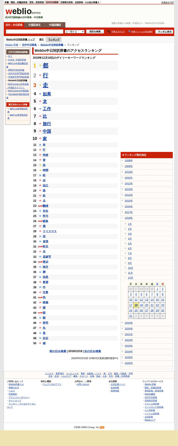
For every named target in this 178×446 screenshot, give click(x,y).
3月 (130, 233)
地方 (45, 266)
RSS (102, 427)
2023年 (129, 345)
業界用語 (60, 373)
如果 (47, 93)
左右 (45, 338)
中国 (47, 131)
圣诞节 (47, 256)
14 (152, 299)
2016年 (129, 206)
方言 (111, 376)
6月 (130, 248)
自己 (45, 185)
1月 (130, 224)
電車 (83, 373)
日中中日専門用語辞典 (18, 73)
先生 (45, 210)
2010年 (129, 172)
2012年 (129, 183)
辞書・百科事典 (122, 376)
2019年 (129, 322)
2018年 (129, 218)
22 (157, 305)
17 (130, 305)
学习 (45, 215)
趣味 (75, 376)
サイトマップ (15, 400)
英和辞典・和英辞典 (154, 391)
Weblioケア (150, 420)
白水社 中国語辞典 (17, 60)
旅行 (47, 123)
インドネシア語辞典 (154, 407)
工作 (47, 108)
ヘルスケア (66, 376)
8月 (130, 258)
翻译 (45, 205)
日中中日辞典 (52, 2)
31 (130, 315)
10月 (130, 268)
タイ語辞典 (150, 410)
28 (152, 310)
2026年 (129, 363)
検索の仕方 (14, 387)
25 (136, 310)
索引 (41, 39)
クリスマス (50, 231)
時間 (45, 170)
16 (162, 299)
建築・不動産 (120, 373)
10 (130, 299)
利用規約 (13, 394)
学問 (131, 373)
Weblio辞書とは (16, 384)
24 (130, 310)
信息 (45, 276)
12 (141, 299)
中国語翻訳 (55, 24)
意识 (45, 261)
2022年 (129, 340)
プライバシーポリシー (19, 397)
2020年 (129, 328)
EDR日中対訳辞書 (16, 70)
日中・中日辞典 (14, 24)
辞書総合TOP (167, 2)
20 (146, 305)
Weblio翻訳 (150, 394)
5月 (130, 243)
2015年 (129, 200)
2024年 (129, 351)
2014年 (129, 195)
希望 (45, 282)
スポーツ (84, 376)
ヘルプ (12, 391)
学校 (45, 154)
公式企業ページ (118, 384)
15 (157, 299)
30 (162, 310)
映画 (45, 302)
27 (146, 310)
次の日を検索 (92, 351)
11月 (130, 272)
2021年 (129, 334)
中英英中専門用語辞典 (18, 77)
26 (141, 310)
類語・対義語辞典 (19, 2)
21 (152, 305)
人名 (105, 376)
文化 (50, 376)
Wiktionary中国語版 (18, 91)
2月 (130, 229)
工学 (110, 373)
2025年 (129, 357)
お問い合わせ (83, 384)
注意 (45, 292)
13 (146, 299)
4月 (130, 238)
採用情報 (115, 391)
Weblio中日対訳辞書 (52, 44)
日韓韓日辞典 (66, 2)
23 (162, 305)
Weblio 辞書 (11, 44)
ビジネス (49, 373)
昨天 (45, 246)
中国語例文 (35, 24)
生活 (57, 376)
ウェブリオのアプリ (52, 384)
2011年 (128, 177)
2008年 (129, 160)
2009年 (129, 166)
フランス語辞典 (152, 404)
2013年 (129, 189)
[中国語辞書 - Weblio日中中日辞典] (18, 13)
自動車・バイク (94, 373)
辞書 (7, 2)
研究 (45, 322)
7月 (130, 253)
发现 (45, 241)
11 (136, 299)
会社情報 (115, 387)
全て (10, 56)
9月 (130, 263)
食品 (98, 376)
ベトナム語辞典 (152, 413)
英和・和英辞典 (36, 2)
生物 (92, 376)
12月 (130, 277)
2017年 (129, 212)
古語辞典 (79, 2)
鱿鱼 (45, 221)
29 (157, 310)
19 (141, 305)
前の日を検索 (58, 351)
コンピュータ (72, 373)
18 (136, 305)
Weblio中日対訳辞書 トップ (20, 39)
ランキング (54, 39)
